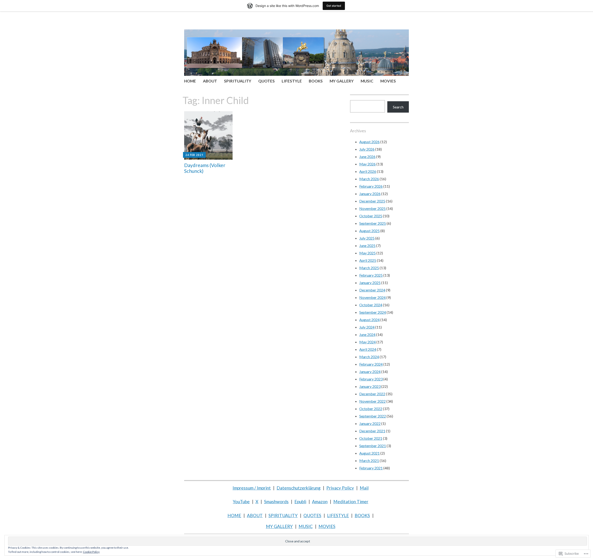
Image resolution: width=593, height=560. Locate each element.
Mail (364, 487)
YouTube (241, 501)
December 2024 (372, 290)
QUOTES (266, 81)
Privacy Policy (340, 487)
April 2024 (367, 349)
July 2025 (367, 238)
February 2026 (371, 186)
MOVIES (388, 81)
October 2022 (370, 408)
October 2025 (370, 216)
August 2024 (369, 319)
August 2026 (369, 141)
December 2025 (372, 201)
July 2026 (367, 149)
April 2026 (367, 171)
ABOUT (210, 81)
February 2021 (371, 468)
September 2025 (372, 223)
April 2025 (367, 260)
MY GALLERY (342, 81)
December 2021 (372, 431)
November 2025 (372, 208)
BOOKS (316, 81)
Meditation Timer (350, 501)
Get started (333, 5)
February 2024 (371, 364)
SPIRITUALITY (237, 81)
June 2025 (367, 245)
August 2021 (369, 453)
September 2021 (372, 445)
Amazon (320, 501)
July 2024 (367, 327)
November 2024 (372, 297)
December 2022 (372, 394)
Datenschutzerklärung (299, 487)
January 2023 (370, 386)
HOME (190, 81)
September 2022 (372, 416)
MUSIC (367, 81)
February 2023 (371, 379)
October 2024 (370, 305)
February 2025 (371, 275)
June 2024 (367, 334)
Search (398, 107)
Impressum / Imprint (252, 487)
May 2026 (367, 164)
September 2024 (372, 312)
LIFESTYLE (292, 81)
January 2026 (370, 193)
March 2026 (369, 179)
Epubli (300, 501)
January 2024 (370, 371)
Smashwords (276, 501)
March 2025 (369, 268)
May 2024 (367, 342)
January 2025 (370, 282)
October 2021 (370, 438)
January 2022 (370, 423)
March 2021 (369, 460)
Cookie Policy (91, 552)
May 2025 (367, 253)
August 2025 (369, 230)
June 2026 (367, 156)
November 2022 (372, 401)
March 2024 (369, 356)
